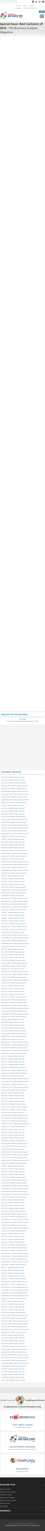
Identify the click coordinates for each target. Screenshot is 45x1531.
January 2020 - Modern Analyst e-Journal (13, 966)
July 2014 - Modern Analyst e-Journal (12, 1166)
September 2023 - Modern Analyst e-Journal (14, 834)
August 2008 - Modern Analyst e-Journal (13, 1366)
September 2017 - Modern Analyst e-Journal (14, 1050)
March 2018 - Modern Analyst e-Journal (13, 1031)
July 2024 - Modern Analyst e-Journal (12, 805)
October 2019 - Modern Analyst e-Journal (14, 977)
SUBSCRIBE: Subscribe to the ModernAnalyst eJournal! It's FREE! (22, 720)
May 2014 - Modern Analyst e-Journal (12, 1172)
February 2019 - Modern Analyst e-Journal (14, 1000)
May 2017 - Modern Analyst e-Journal (12, 1062)
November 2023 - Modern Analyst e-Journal (14, 828)
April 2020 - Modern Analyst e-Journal (12, 957)
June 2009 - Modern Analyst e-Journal (12, 1338)
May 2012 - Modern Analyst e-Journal (12, 1239)
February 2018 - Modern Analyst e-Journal (14, 1034)
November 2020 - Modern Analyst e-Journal (14, 938)
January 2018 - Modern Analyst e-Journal (13, 1036)
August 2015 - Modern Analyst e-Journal (13, 1126)
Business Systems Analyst (8, 1500)
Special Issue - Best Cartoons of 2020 (12, 932)
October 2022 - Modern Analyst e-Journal (14, 867)
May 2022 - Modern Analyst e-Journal (12, 881)
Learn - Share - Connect (22, 1424)
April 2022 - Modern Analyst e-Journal (12, 884)
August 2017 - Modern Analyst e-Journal (13, 1053)
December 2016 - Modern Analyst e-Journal (14, 1079)
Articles (18, 5)
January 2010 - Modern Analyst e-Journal (13, 1318)
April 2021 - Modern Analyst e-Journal (12, 921)
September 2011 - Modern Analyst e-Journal (14, 1262)
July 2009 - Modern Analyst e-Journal (12, 1335)
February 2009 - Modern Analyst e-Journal (14, 1349)
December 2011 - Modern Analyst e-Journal (14, 1253)
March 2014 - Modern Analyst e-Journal (13, 1177)
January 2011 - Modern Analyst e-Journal (13, 1284)
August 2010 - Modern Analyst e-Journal (13, 1298)
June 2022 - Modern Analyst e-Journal (12, 879)
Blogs (25, 5)
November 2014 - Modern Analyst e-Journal (14, 1155)
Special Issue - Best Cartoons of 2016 (12, 1076)
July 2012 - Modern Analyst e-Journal (12, 1234)
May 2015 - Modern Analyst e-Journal (12, 1135)
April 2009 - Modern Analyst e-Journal (12, 1343)
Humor (31, 5)
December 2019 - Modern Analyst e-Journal (14, 972)
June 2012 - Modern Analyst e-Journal (12, 1236)
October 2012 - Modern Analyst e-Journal (14, 1225)
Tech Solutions (22, 1469)
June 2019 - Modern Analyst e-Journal (12, 988)
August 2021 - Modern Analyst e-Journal (13, 910)
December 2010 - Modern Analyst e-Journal (14, 1287)
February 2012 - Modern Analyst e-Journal (14, 1248)
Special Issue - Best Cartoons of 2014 (12, 1149)
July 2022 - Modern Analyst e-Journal (12, 876)
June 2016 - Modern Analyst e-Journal (12, 1096)
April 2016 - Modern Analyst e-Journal (12, 1101)
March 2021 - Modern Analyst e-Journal (13, 924)
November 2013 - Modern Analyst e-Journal (14, 1188)
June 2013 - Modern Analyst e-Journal (12, 1203)
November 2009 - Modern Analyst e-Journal (14, 1324)
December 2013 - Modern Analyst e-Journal (14, 1186)
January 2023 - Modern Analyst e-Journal (13, 856)
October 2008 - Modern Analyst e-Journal (14, 1360)
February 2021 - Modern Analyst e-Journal (14, 926)
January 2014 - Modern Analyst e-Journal (13, 1183)
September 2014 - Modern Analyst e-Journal (14, 1160)
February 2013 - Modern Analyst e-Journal (14, 1214)
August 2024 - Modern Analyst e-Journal (13, 802)
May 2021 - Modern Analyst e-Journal (12, 918)
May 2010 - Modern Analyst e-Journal (12, 1307)
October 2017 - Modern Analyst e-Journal (14, 1048)
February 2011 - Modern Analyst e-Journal (14, 1281)
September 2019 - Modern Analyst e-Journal (14, 980)
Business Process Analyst (7, 1492)
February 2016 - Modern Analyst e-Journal (14, 1107)
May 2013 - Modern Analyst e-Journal (12, 1205)
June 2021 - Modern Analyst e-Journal (12, 915)
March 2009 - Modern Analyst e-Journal (13, 1346)
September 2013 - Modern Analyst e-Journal (14, 1194)
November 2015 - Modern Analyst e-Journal (14, 1118)
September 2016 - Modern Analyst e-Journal (14, 1087)
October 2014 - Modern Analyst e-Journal (14, 1157)
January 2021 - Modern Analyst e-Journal (13, 929)
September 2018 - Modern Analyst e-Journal (14, 1014)
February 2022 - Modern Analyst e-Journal (14, 890)
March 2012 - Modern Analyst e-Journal (13, 1245)
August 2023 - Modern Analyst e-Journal (13, 836)
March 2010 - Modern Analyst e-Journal (13, 1312)
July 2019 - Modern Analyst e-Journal (12, 986)
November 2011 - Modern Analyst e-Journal (14, 1256)
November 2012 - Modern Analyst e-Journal (14, 1222)
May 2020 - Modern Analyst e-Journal (12, 955)
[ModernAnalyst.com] (22, 1439)
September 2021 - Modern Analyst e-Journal (14, 907)
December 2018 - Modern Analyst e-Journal (14, 1005)
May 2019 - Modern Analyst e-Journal (12, 991)
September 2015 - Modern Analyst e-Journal (14, 1124)
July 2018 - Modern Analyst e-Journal (12, 1019)
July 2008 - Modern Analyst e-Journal (12, 1369)
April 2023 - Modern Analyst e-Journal (12, 848)
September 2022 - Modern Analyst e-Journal (14, 870)
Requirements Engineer (7, 1497)
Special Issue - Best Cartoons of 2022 (12, 859)
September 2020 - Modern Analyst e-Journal (14, 943)
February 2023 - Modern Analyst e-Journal (14, 853)
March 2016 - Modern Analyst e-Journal (13, 1104)
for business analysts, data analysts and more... (22, 1449)
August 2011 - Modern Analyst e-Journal (13, 1265)
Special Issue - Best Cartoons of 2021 (12, 895)
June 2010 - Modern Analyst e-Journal (12, 1304)
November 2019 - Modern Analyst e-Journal (14, 974)
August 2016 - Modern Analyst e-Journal (13, 1090)
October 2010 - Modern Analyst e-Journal (14, 1293)
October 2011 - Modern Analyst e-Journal (14, 1259)
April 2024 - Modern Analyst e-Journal (12, 814)
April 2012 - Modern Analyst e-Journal (12, 1242)
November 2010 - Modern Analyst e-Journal (14, 1290)
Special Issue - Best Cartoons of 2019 (12, 969)
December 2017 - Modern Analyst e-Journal (14, 1042)
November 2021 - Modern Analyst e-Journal (14, 901)
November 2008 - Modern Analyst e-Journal (14, 1357)
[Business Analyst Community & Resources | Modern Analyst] (11, 16)
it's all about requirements (22, 1427)
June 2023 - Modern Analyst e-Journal (12, 842)
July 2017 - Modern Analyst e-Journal (12, 1056)
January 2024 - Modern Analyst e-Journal (13, 822)
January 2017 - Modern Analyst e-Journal (13, 1073)
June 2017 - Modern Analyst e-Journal (12, 1059)
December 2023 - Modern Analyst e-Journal (14, 825)
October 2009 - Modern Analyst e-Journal (14, 1327)
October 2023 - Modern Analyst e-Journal (14, 831)
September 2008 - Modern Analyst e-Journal (14, 1363)
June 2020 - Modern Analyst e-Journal (12, 952)
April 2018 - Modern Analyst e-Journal (12, 1028)
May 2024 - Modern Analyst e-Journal (12, 811)
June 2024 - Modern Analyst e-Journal (12, 808)
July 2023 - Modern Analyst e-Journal (12, 839)
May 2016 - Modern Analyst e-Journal (12, 1098)
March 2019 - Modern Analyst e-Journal (13, 997)
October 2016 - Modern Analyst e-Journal (14, 1084)
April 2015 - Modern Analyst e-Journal (12, 1138)
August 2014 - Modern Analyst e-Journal (13, 1163)
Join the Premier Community (22, 1447)
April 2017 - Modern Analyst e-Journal (12, 1064)
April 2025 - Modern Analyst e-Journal (12, 780)
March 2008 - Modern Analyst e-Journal (13, 1380)
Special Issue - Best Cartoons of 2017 (12, 1039)
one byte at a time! (22, 1471)
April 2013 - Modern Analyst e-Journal (12, 1208)
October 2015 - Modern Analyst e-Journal (14, 1121)
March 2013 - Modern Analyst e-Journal (13, 1211)
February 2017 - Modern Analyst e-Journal (14, 1070)
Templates (19, 8)
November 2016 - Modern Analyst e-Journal (14, 1081)
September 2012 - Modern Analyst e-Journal (14, 1228)
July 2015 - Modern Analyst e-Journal (12, 1129)
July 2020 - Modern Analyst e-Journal (12, 949)
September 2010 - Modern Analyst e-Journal (14, 1296)
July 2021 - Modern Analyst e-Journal (12, 912)
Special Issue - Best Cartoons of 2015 (12, 1112)
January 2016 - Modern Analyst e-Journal (13, 1110)
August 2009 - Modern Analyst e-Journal (13, 1332)
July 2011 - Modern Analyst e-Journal (12, 1267)
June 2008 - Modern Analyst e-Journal (12, 1372)
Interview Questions (30, 8)
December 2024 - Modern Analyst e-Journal (14, 791)
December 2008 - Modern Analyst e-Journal (14, 1355)
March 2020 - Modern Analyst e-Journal (13, 960)
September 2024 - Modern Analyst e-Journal (14, 800)
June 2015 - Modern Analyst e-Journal (12, 1132)
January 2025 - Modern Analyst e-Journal (13, 788)
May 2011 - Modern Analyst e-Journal (12, 1273)
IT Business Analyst (6, 1495)
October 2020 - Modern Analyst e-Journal (14, 941)
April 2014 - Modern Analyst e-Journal (12, 1174)
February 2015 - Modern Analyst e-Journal (14, 1143)
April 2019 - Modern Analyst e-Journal (12, 994)
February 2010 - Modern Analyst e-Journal (14, 1315)
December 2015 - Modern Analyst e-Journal (14, 1115)
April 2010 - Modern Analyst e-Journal (12, 1310)
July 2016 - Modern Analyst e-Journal (12, 1093)
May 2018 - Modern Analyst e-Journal (12, 1025)
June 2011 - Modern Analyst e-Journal (12, 1270)
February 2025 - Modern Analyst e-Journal (14, 786)
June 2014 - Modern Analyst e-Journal (12, 1169)
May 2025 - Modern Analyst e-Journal (12, 777)
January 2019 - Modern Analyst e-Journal (13, 1002)
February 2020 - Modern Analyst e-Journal (14, 963)
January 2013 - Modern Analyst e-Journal (13, 1217)
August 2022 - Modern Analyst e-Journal (13, 873)
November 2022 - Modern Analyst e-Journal (14, 864)
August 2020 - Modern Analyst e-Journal (13, 946)
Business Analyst (5, 1489)
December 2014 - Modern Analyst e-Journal (14, 1152)
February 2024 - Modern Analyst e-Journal (14, 819)
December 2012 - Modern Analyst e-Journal (14, 1219)
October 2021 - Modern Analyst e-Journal (14, 904)
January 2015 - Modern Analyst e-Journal (13, 1146)
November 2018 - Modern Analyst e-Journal (14, 1008)
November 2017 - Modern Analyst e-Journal (14, 1045)
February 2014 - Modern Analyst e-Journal (14, 1180)
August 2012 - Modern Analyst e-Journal (13, 1231)
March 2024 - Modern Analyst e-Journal (13, 817)
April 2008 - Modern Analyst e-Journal (12, 1377)
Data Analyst (4, 1506)
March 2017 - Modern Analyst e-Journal (13, 1067)
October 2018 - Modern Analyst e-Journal (14, 1011)
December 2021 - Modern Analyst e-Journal (14, 898)
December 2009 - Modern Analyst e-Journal (14, 1321)
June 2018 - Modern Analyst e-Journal (12, 1022)
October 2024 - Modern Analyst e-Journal (14, 797)
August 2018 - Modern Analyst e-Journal (13, 1017)
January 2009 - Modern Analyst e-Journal (13, 1352)
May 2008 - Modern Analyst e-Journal (12, 1374)
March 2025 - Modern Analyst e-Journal (13, 783)
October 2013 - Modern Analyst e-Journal (14, 1191)
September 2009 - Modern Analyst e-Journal (14, 1329)
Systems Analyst (5, 1503)
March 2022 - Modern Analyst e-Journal (13, 887)
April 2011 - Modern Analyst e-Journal (12, 1276)
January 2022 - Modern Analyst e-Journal (13, 893)
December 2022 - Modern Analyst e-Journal (14, 862)
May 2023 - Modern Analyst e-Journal (12, 845)
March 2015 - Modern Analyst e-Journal (13, 1141)
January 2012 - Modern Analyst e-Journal (13, 1250)
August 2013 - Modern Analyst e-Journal (13, 1197)
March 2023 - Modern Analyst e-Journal (13, 850)
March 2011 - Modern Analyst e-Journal (13, 1279)
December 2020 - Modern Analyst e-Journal (14, 935)
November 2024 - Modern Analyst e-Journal (14, 794)
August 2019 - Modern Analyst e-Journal (13, 983)
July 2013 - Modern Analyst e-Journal (12, 1200)
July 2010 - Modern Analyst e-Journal (12, 1301)
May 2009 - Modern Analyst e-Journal (12, 1341)
